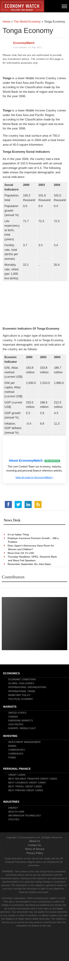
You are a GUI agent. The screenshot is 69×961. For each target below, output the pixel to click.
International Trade (22, 691)
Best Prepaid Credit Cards (26, 790)
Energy (13, 808)
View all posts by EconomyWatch (34, 477)
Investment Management (25, 742)
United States (17, 712)
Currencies (16, 753)
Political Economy (21, 699)
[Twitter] (18, 504)
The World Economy (27, 21)
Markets (10, 706)
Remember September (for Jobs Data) (29, 564)
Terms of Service (34, 848)
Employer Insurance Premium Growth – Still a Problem (33, 540)
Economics (12, 673)
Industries (11, 801)
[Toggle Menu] (64, 6)
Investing (11, 735)
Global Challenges (21, 683)
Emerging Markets (21, 720)
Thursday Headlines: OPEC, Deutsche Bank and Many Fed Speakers (32, 558)
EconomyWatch (23, 42)
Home (6, 21)
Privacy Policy (35, 852)
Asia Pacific (16, 724)
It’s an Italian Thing (18, 534)
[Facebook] (8, 504)
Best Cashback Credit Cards (27, 782)
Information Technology (25, 815)
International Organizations (27, 687)
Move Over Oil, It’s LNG (21, 553)
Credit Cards (17, 775)
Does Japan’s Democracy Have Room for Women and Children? (31, 547)
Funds (12, 757)
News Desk (12, 520)
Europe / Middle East (22, 728)
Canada (13, 716)
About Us (34, 841)
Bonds (12, 746)
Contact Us (34, 845)
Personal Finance (17, 768)
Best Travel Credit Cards (25, 786)
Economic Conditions (22, 679)
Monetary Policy (20, 695)
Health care (16, 811)
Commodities (17, 750)
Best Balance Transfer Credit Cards (33, 778)
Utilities (14, 819)
